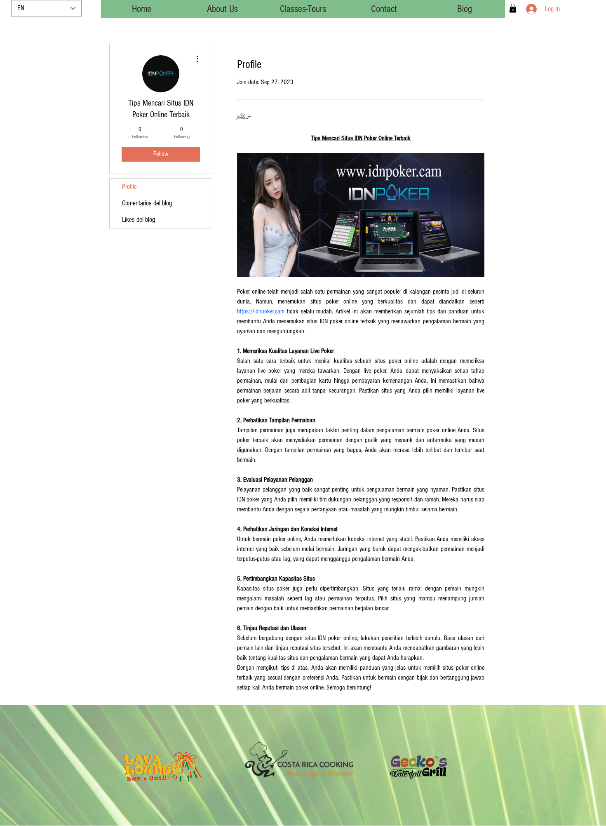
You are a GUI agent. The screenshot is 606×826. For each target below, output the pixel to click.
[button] (513, 8)
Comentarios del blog (147, 203)
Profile (129, 187)
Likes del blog (138, 220)
